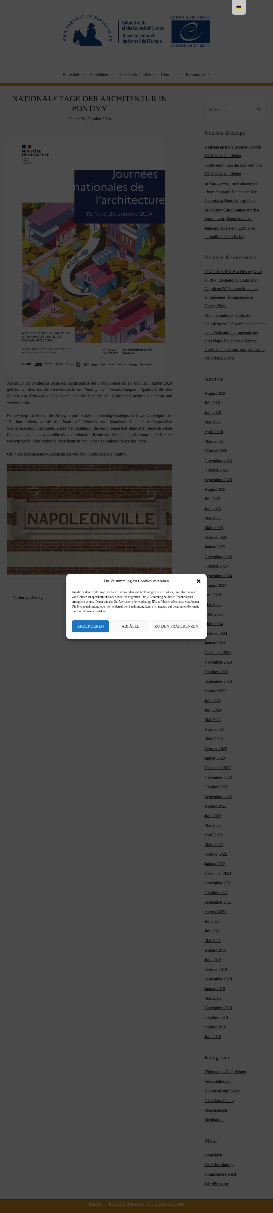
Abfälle (130, 626)
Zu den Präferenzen (176, 626)
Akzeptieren (90, 626)
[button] (198, 581)
